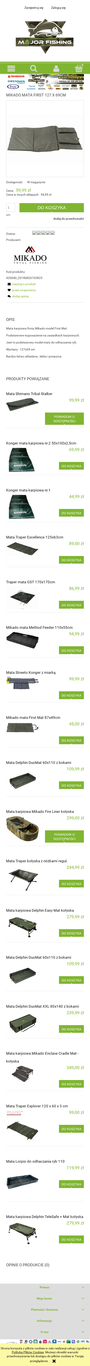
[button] (11, 68)
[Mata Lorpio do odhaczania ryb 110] (25, 1182)
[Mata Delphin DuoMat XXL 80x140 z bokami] (25, 1023)
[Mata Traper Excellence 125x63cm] (25, 548)
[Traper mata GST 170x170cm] (25, 597)
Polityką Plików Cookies (28, 1352)
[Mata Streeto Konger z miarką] (25, 683)
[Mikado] (30, 255)
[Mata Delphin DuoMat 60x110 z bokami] (25, 780)
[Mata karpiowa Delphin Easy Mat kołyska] (25, 927)
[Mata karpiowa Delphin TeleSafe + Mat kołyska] (25, 1233)
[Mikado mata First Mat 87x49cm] (25, 728)
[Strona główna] (45, 35)
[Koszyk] (79, 68)
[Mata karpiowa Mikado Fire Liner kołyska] (25, 829)
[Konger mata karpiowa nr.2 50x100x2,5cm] (25, 459)
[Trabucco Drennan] (45, 82)
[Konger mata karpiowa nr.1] (25, 506)
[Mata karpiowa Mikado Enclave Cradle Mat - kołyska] (25, 1073)
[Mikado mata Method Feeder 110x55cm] (25, 640)
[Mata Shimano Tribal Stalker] (25, 405)
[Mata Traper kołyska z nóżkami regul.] (25, 878)
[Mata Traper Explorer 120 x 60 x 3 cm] (25, 1126)
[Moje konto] (56, 68)
